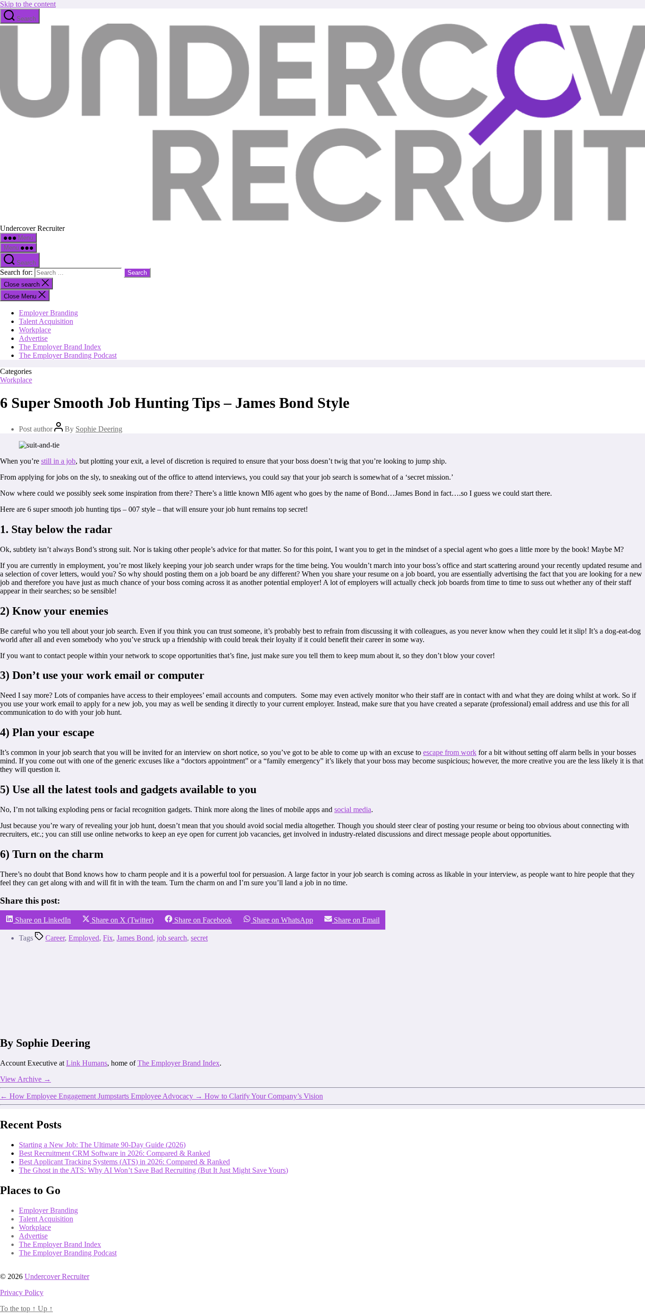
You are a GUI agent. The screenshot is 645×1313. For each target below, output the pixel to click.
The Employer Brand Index (60, 347)
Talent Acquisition (46, 321)
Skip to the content (28, 4)
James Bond (135, 938)
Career (55, 938)
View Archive (25, 1079)
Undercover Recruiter (57, 1276)
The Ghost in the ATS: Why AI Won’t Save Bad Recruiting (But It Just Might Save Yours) (153, 1170)
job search (172, 938)
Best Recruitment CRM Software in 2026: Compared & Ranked (114, 1153)
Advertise (33, 338)
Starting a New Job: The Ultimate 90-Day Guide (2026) (102, 1145)
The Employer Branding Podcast (68, 355)
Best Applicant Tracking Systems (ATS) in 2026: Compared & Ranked (124, 1162)
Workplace (35, 330)
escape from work (449, 752)
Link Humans (86, 1063)
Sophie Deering (99, 429)
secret (199, 938)
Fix (108, 938)
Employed (83, 938)
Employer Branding (48, 313)
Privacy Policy (21, 1292)
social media (352, 809)
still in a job (58, 461)
